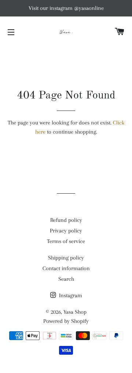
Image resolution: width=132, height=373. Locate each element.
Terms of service (66, 241)
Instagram (70, 295)
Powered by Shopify (66, 321)
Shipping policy (66, 257)
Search (66, 279)
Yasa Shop (75, 312)
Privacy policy (66, 230)
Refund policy (66, 220)
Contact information (66, 268)
